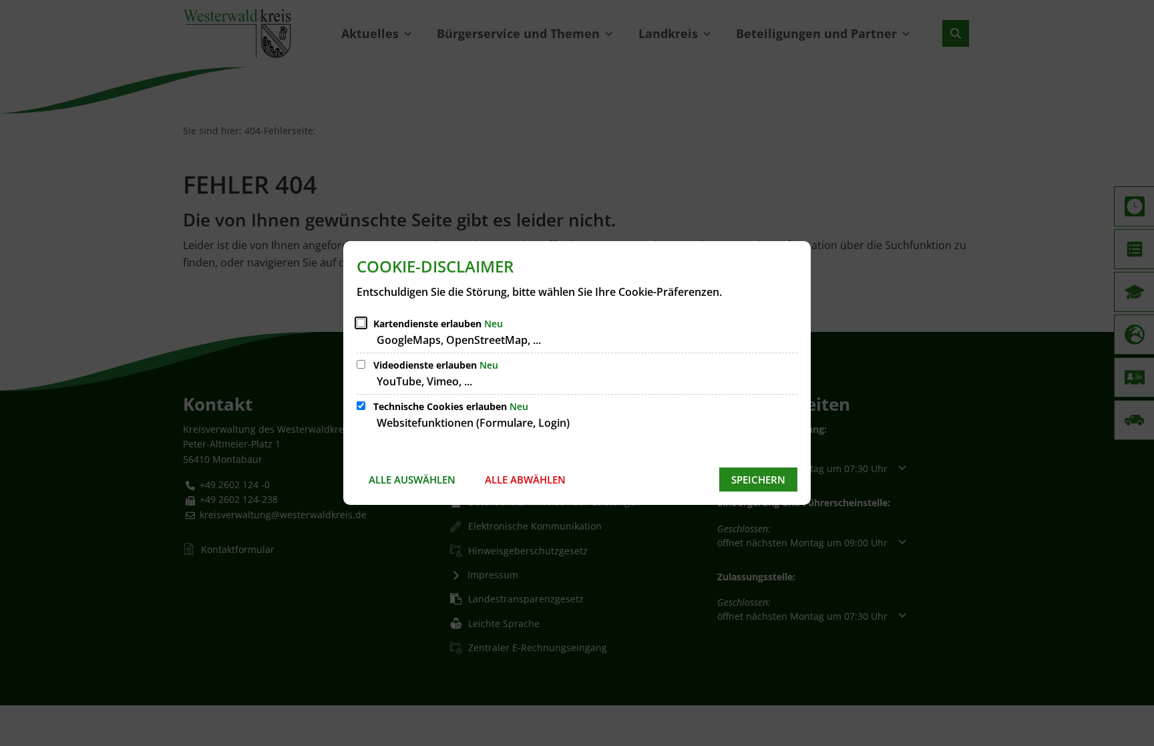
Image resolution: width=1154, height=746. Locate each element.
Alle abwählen (525, 479)
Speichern (758, 479)
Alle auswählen (412, 479)
